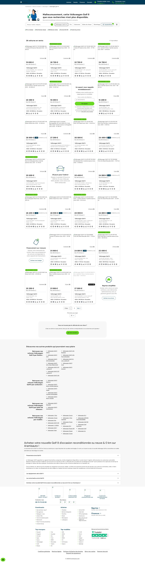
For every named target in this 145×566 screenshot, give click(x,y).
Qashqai (81, 544)
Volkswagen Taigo (52, 430)
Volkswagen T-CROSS (53, 425)
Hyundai (53, 534)
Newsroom (39, 519)
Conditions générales (44, 551)
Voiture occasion (36, 6)
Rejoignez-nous (41, 514)
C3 (62, 540)
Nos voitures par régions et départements (83, 519)
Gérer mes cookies (90, 551)
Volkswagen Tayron (67, 415)
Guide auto (82, 516)
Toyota (52, 544)
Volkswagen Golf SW (83, 422)
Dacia (38, 540)
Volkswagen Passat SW (68, 428)
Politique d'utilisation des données (73, 551)
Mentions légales (56, 551)
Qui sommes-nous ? (42, 510)
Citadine (64, 510)
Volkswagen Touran (67, 433)
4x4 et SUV (82, 510)
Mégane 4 (81, 540)
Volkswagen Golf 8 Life (53, 375)
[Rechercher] (52, 24)
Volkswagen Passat (67, 431)
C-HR (80, 532)
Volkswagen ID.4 (67, 426)
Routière (64, 514)
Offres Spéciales (83, 514)
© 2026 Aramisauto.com (72, 558)
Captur (64, 544)
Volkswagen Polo (52, 420)
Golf (80, 536)
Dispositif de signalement (73, 553)
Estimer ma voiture (109, 298)
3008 (63, 538)
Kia (51, 536)
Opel (38, 538)
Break (63, 516)
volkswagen (45, 6)
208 (63, 532)
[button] (66, 24)
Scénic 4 (81, 542)
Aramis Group (40, 523)
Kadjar (80, 538)
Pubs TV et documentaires (43, 521)
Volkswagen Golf (82, 428)
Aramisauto (28, 6)
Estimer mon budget (36, 260)
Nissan (38, 545)
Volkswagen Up (82, 431)
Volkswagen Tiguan (52, 418)
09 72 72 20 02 (41, 502)
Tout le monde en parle (42, 518)
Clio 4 (80, 534)
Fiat (52, 532)
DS (51, 545)
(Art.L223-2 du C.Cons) (87, 111)
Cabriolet (81, 512)
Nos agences (40, 512)
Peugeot (39, 534)
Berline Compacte (66, 512)
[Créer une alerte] (3, 559)
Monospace (65, 518)
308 (63, 536)
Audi (38, 544)
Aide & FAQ (39, 516)
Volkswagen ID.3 (82, 415)
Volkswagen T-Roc (52, 415)
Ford (52, 538)
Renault (39, 532)
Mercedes (53, 542)
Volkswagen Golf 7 (52, 428)
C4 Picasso (65, 542)
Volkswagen (40, 542)
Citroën (38, 536)
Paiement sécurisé (102, 551)
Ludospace (65, 519)
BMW (52, 540)
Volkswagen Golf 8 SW (53, 423)
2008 (63, 534)
